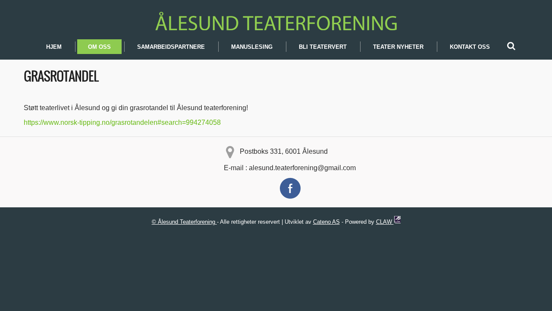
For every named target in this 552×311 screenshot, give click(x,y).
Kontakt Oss (470, 47)
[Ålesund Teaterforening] (276, 19)
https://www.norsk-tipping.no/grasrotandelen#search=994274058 (122, 122)
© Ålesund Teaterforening (184, 222)
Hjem (54, 47)
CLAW (385, 222)
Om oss (99, 47)
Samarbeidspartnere (171, 47)
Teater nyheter (398, 47)
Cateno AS (326, 222)
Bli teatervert (323, 47)
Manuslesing (252, 47)
